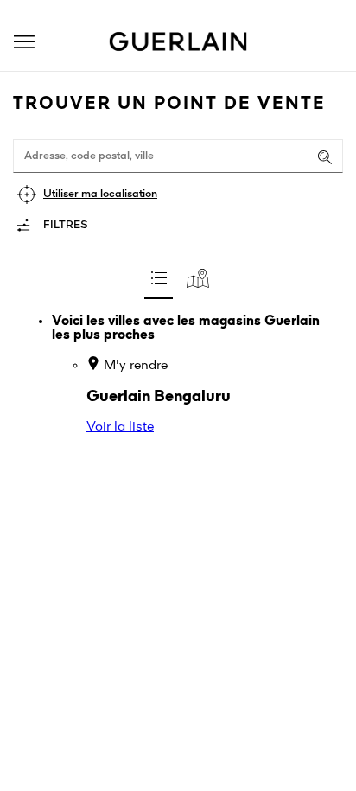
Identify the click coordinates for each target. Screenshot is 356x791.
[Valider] (325, 157)
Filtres (65, 225)
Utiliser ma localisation (100, 194)
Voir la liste (120, 427)
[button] (24, 41)
